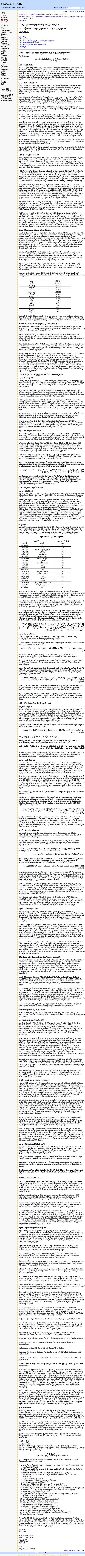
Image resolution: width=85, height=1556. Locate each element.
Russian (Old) (6, 100)
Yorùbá (3, 82)
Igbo (2, 54)
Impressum (5, 19)
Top (82, 1550)
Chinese (35, 16)
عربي (2, 27)
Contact (4, 15)
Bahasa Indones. (7, 32)
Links (3, 14)
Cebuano (4, 34)
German (59, 16)
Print (76, 11)
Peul (2, 64)
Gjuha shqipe (5, 45)
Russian (25, 18)
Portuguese (80, 16)
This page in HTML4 (68, 11)
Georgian (52, 16)
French (47, 16)
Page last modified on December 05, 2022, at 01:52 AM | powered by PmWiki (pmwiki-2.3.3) (42, 1555)
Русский (4, 68)
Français (4, 43)
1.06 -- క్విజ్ (22, 46)
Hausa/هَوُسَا (5, 48)
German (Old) (6, 98)
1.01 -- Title (22, 37)
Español (4, 41)
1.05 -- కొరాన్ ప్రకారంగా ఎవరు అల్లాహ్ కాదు (32, 44)
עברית (3, 50)
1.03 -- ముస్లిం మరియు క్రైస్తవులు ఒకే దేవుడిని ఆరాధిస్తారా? (37, 41)
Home (3, 12)
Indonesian (67, 16)
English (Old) (5, 97)
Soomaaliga (5, 69)
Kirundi (3, 57)
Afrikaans (4, 25)
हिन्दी (3, 52)
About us (4, 17)
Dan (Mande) (5, 30)
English (41, 16)
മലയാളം (4, 61)
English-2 (4, 39)
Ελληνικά (4, 46)
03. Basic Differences (35, 14)
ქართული (4, 55)
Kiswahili (4, 59)
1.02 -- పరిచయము (25, 39)
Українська (5, 78)
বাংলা (2, 29)
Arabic (29, 16)
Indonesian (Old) (7, 95)
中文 (2, 84)
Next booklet (22, 20)
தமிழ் (3, 71)
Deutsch (4, 36)
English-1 (4, 38)
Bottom (81, 11)
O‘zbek (3, 62)
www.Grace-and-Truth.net (43, 1553)
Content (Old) (6, 91)
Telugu (25, 14)
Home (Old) (5, 89)
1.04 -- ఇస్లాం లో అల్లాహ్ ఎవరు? (29, 43)
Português (4, 66)
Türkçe (3, 75)
